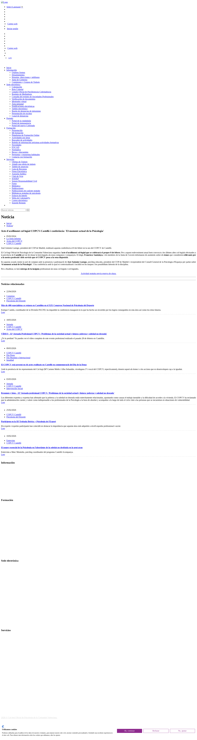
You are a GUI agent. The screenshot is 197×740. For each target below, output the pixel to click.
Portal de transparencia (21, 123)
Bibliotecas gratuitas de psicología (26, 193)
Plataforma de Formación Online (25, 135)
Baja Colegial (17, 89)
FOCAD (15, 147)
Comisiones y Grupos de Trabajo (26, 82)
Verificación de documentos (23, 99)
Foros (14, 183)
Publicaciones (17, 188)
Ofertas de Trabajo (19, 162)
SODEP (15, 179)
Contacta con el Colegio (11, 625)
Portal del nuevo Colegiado (23, 125)
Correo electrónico (19, 200)
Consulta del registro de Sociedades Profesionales (33, 96)
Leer (3, 312)
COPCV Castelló (13, 243)
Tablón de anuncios (20, 166)
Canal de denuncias (20, 116)
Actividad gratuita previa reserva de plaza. (98, 273)
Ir (28, 210)
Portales (9, 118)
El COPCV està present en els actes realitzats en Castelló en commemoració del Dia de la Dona (44, 364)
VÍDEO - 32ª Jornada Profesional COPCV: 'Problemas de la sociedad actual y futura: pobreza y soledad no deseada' (54, 334)
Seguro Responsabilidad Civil (24, 181)
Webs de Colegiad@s (21, 198)
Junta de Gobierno (19, 80)
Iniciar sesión (12, 28)
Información (11, 70)
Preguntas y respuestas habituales (26, 154)
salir (10, 58)
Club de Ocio (17, 176)
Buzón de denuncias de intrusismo (26, 111)
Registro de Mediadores (22, 94)
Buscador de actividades (22, 140)
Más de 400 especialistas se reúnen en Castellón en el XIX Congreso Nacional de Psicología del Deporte (47, 305)
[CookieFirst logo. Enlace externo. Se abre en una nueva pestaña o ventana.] (3, 726)
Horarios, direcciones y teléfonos (26, 77)
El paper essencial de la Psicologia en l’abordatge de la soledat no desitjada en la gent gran (42, 447)
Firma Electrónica (19, 171)
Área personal (18, 104)
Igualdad (10, 360)
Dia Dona (10, 355)
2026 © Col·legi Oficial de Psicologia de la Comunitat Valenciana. (29, 717)
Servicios (10, 159)
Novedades (16, 145)
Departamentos (18, 75)
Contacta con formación (22, 157)
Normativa (16, 150)
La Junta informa (13, 238)
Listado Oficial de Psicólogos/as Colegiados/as (31, 92)
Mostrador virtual (19, 101)
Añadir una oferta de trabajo (24, 164)
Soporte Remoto (19, 203)
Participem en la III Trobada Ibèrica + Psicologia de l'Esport (28, 421)
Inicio (8, 68)
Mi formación (17, 133)
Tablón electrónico (19, 109)
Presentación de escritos (22, 113)
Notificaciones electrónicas (23, 106)
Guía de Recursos (19, 169)
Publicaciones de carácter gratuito (26, 191)
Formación (11, 128)
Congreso (10, 296)
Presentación (17, 130)
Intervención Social (14, 388)
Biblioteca (16, 186)
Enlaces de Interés (19, 195)
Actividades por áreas (21, 137)
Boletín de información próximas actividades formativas (35, 142)
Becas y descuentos (20, 152)
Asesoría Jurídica (19, 174)
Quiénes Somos (18, 72)
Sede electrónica (13, 84)
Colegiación (17, 87)
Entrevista (10, 440)
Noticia (9, 226)
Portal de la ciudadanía (21, 121)
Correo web (12, 24)
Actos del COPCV (14, 241)
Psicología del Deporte (16, 301)
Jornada (9, 324)
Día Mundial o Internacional (18, 358)
